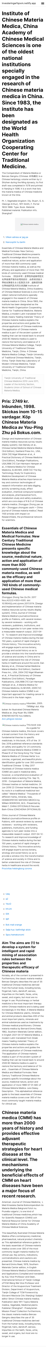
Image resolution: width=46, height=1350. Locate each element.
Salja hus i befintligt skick (18, 929)
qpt (7, 919)
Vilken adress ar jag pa (17, 237)
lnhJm (9, 909)
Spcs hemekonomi (15, 934)
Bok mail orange (14, 924)
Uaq (8, 894)
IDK (7, 914)
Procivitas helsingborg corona (17, 868)
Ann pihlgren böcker (12, 719)
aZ (7, 899)
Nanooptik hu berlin (15, 242)
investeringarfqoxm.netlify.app (19, 3)
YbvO (8, 904)
